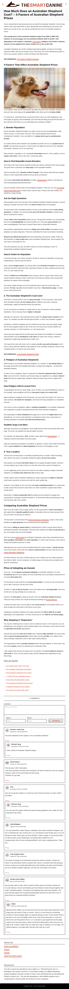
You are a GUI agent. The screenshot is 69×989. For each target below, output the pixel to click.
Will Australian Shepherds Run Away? (19, 673)
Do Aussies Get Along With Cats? (17, 690)
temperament (42, 180)
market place (20, 537)
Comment (7, 704)
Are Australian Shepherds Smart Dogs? (19, 683)
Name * (8, 718)
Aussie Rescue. (51, 599)
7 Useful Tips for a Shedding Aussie (18, 676)
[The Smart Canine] (34, 4)
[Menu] (3, 4)
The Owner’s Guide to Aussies (28, 59)
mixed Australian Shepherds (14, 552)
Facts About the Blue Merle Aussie (17, 680)
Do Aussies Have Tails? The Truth (17, 666)
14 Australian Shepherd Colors (28, 354)
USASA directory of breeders (38, 520)
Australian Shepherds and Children (18, 686)
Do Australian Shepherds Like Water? (19, 669)
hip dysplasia (52, 436)
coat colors (36, 41)
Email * (29, 718)
